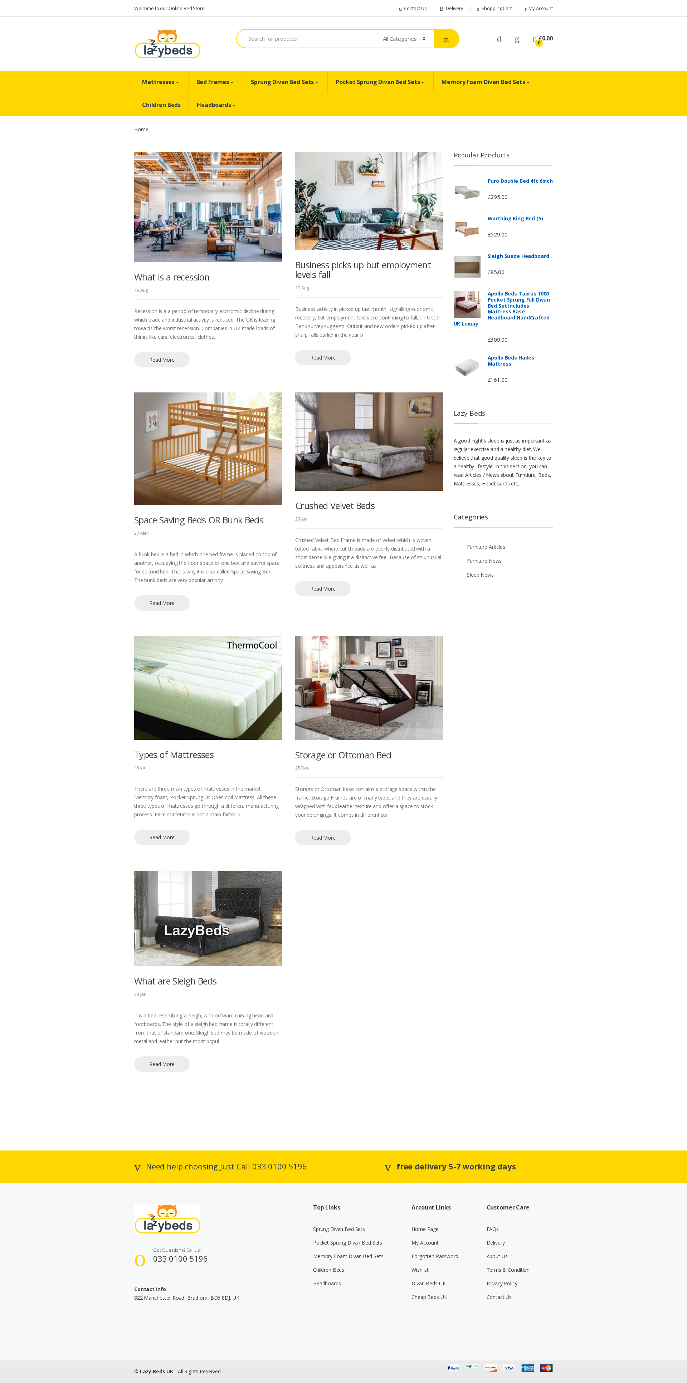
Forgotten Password (434, 1256)
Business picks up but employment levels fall (363, 270)
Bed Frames (212, 82)
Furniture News (484, 560)
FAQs (493, 1229)
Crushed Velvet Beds (335, 505)
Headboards (214, 105)
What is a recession (171, 277)
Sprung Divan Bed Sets (282, 82)
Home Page (425, 1229)
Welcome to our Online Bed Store (169, 8)
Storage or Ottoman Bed (343, 755)
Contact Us (415, 8)
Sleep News (480, 574)
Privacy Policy (502, 1283)
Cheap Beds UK (429, 1297)
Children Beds (161, 105)
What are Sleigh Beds (175, 981)
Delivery (454, 8)
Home (141, 129)
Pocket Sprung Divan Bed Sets (378, 82)
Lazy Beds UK (156, 1371)
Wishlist (420, 1269)
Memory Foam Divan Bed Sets (483, 82)
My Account (540, 8)
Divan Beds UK (428, 1283)
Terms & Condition (508, 1269)
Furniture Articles (486, 546)
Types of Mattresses (174, 754)
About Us (497, 1256)
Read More (162, 359)
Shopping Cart (497, 8)
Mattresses (158, 82)
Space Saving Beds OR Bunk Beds (198, 520)
